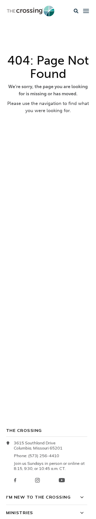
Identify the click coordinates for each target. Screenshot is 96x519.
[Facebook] (15, 480)
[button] (76, 11)
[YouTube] (62, 480)
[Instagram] (37, 480)
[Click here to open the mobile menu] (86, 11)
